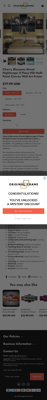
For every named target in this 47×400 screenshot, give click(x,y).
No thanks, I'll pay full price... (23, 218)
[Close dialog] (44, 178)
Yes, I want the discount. (23, 211)
